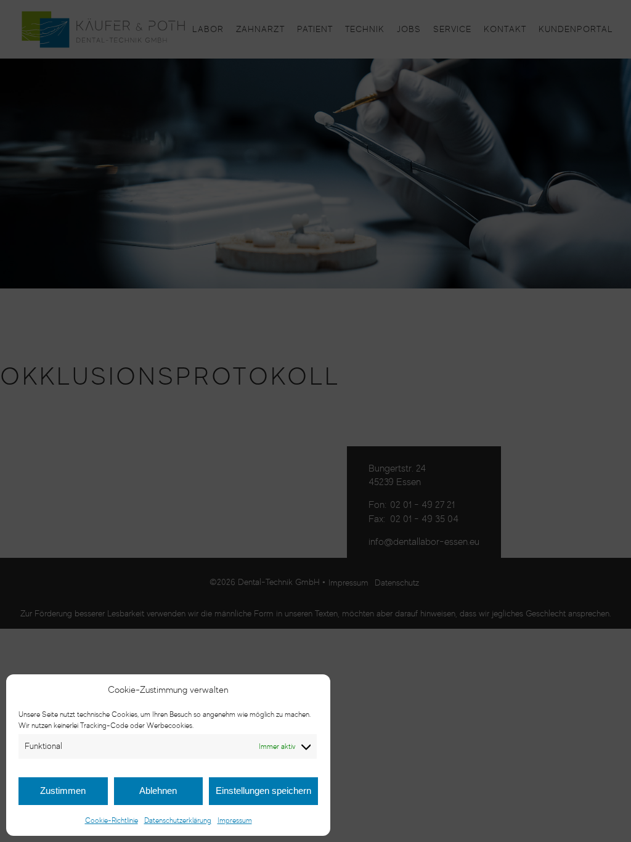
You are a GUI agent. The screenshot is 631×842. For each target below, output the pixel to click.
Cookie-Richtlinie (111, 820)
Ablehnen (158, 790)
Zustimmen (63, 790)
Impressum (235, 820)
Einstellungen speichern (263, 790)
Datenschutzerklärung (177, 820)
